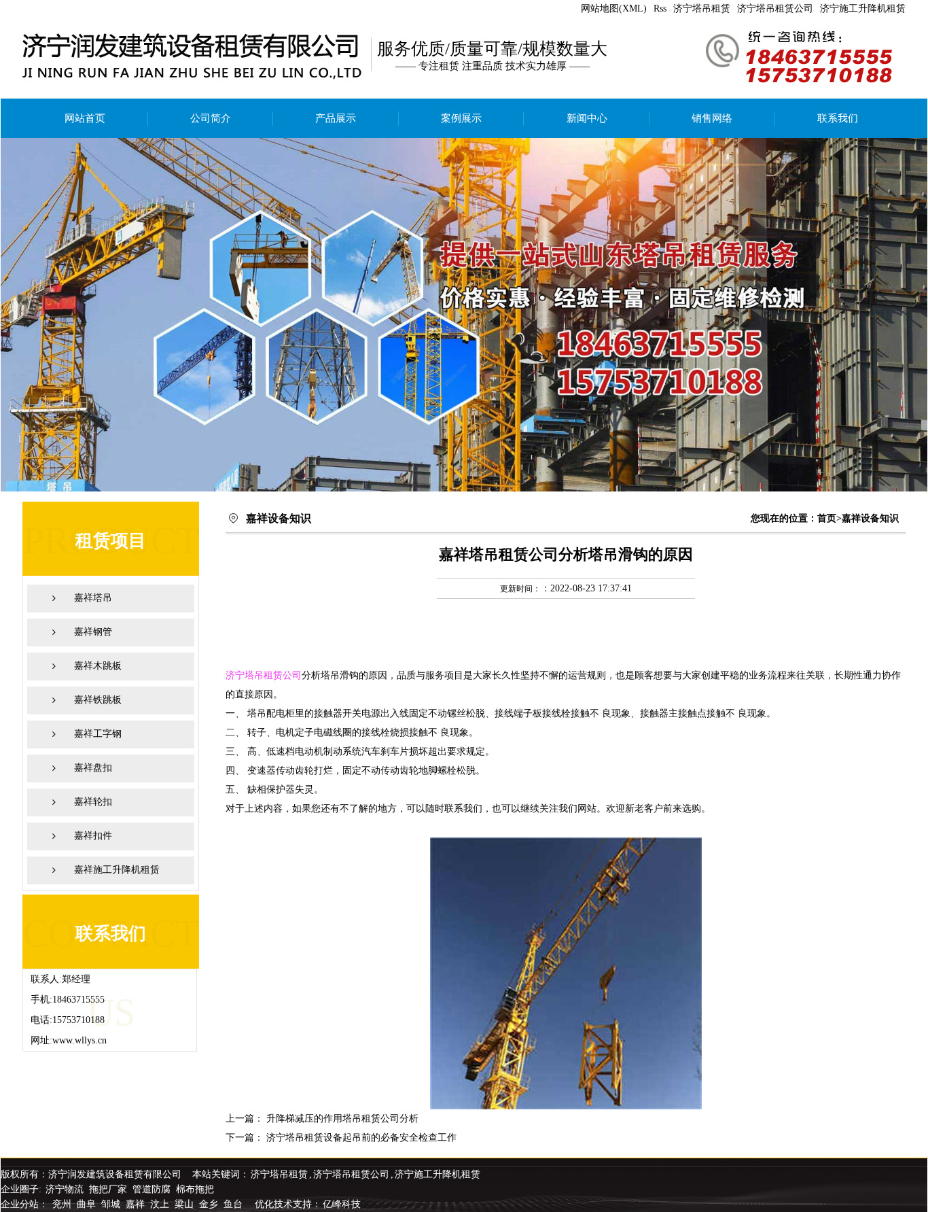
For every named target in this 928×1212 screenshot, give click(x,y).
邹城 (112, 1204)
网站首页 (85, 118)
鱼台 (234, 1204)
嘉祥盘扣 (93, 768)
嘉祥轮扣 (93, 802)
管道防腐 (151, 1189)
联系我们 (837, 118)
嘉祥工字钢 (98, 734)
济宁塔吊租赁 (701, 8)
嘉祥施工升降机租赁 (117, 870)
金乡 (210, 1204)
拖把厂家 (108, 1189)
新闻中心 (587, 118)
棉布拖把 (195, 1189)
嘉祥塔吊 (93, 598)
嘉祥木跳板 (98, 666)
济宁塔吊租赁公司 (775, 8)
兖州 (63, 1204)
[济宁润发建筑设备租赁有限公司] (464, 314)
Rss (660, 8)
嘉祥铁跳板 (98, 700)
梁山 (185, 1204)
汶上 (161, 1204)
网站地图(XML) (614, 8)
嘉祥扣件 (93, 836)
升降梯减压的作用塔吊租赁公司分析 (342, 1118)
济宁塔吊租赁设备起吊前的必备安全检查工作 (361, 1137)
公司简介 (210, 118)
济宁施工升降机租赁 (863, 8)
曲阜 (88, 1204)
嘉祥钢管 (93, 632)
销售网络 (712, 118)
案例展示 (461, 118)
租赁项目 (110, 541)
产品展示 (335, 118)
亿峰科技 (342, 1204)
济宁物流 (65, 1189)
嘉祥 (136, 1204)
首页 (826, 518)
